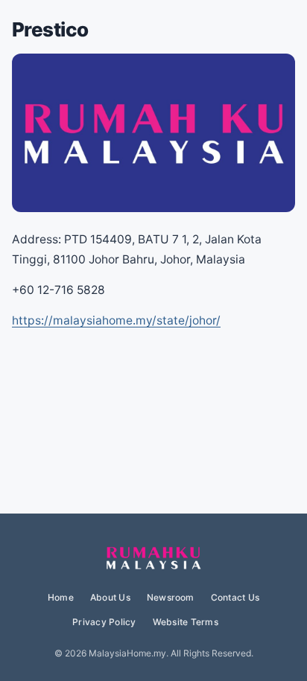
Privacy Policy (104, 621)
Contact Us (235, 597)
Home (61, 597)
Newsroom (170, 597)
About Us (110, 597)
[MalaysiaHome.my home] (153, 559)
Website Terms (185, 621)
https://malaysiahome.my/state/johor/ (116, 320)
